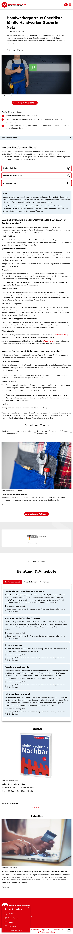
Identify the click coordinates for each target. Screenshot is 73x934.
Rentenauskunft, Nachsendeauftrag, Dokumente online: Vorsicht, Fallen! (34, 871)
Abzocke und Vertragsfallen (17, 667)
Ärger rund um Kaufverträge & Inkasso (22, 618)
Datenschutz (34, 930)
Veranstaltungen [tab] (30, 582)
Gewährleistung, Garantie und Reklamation (24, 591)
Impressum (45, 930)
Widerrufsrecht (49, 341)
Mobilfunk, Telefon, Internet (17, 694)
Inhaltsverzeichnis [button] (9, 137)
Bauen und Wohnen (13, 645)
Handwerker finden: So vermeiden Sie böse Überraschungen (16, 432)
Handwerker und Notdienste (14, 494)
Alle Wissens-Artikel (35, 514)
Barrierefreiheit (57, 930)
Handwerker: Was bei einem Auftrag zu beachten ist (52, 432)
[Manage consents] (69, 930)
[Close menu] (28, 907)
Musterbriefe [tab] (45, 582)
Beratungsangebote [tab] (13, 582)
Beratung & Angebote (23, 102)
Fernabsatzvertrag (60, 335)
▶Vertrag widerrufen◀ (46, 932)
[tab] (34, 807)
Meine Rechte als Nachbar (13, 784)
